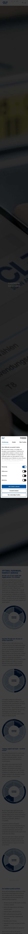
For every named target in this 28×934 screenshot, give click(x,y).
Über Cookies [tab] (22, 442)
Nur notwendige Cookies (14, 494)
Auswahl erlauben (14, 490)
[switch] (24, 471)
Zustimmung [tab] (5, 442)
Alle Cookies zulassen (14, 486)
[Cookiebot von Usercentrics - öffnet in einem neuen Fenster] (20, 438)
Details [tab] (14, 442)
